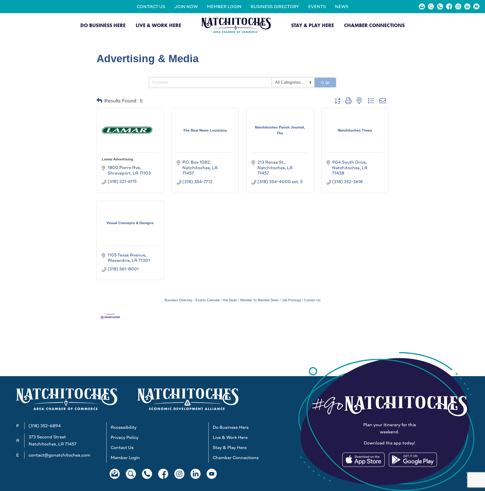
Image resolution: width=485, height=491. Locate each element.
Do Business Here (103, 25)
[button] (99, 101)
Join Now (186, 7)
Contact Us (151, 7)
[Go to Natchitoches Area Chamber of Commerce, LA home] (236, 25)
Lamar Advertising (117, 159)
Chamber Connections (374, 25)
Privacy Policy (124, 437)
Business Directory (275, 7)
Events (317, 7)
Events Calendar (208, 300)
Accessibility (123, 427)
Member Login (224, 7)
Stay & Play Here (312, 25)
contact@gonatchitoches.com (59, 455)
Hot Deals (230, 300)
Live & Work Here (158, 25)
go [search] (327, 82)
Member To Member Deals (259, 300)
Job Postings (291, 300)
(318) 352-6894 (45, 426)
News (341, 7)
